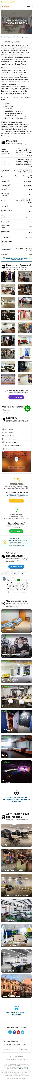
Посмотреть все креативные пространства (16, 1013)
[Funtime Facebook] (15, 1032)
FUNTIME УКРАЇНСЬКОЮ (8, 2)
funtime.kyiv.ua (11, 1059)
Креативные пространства (11, 36)
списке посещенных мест (13, 526)
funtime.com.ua (22, 1059)
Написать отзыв (16, 567)
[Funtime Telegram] (10, 1032)
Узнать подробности (18, 545)
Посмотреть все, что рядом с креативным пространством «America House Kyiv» (16, 799)
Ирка (8, 580)
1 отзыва (19, 409)
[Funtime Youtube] (19, 1032)
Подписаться (24, 1049)
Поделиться (17, 397)
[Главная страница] (2, 36)
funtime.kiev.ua (23, 1068)
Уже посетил (17, 531)
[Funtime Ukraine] (5, 6)
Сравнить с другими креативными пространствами (17, 258)
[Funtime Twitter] (23, 1032)
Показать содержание (11, 42)
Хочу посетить (17, 500)
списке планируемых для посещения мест (16, 495)
